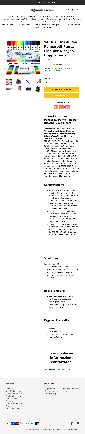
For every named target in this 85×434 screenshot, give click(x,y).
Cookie (8, 406)
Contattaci (9, 389)
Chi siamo (9, 401)
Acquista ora (62, 95)
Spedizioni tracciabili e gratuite (56, 391)
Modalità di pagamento (14, 391)
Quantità (47, 78)
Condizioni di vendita (13, 396)
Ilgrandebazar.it (36, 429)
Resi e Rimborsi (12, 399)
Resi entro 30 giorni (52, 394)
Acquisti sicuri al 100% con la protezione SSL (61, 389)
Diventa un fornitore (13, 409)
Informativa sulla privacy (14, 404)
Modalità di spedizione (14, 394)
